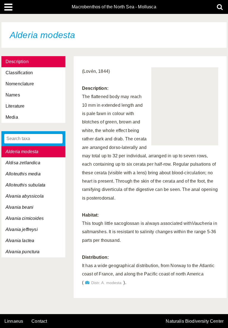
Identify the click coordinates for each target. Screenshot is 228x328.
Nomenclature (20, 83)
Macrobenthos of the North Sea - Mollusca (114, 7)
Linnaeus (13, 321)
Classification (19, 72)
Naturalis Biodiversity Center (195, 321)
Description (17, 61)
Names (13, 95)
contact (39, 321)
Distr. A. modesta (106, 283)
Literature (15, 106)
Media (12, 117)
